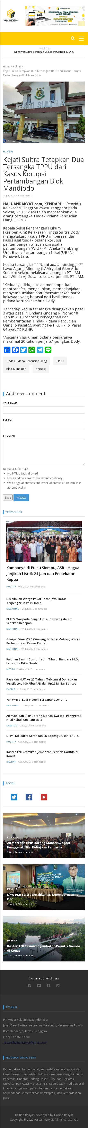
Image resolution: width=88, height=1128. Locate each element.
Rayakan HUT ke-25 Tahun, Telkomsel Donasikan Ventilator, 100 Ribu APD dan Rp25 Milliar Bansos (41, 681)
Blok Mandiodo (16, 369)
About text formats (15, 469)
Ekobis (10, 689)
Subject (7, 419)
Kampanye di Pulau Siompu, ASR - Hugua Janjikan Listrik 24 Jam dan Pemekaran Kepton (42, 573)
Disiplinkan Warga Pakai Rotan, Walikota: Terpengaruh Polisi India (36, 601)
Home (6, 66)
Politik (11, 586)
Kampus (11, 725)
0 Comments (25, 195)
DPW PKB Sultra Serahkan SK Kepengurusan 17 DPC (44, 51)
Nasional (12, 609)
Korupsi (41, 369)
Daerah (11, 762)
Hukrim (17, 66)
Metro (10, 669)
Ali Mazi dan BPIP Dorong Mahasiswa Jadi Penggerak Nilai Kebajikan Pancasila (43, 718)
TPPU (60, 361)
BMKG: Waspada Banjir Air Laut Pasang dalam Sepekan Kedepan (39, 621)
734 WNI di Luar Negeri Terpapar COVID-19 (36, 700)
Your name (10, 403)
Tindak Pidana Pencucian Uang (26, 361)
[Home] (11, 15)
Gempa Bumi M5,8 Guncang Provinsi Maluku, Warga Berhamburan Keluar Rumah (43, 641)
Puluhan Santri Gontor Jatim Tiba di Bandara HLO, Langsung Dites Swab (42, 661)
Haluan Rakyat (63, 1115)
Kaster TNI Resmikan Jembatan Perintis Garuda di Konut (42, 754)
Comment (9, 436)
